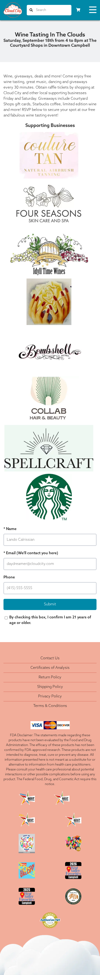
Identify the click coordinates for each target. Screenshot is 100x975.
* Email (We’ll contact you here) (30, 553)
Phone (9, 577)
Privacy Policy (50, 696)
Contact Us (50, 658)
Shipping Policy (50, 687)
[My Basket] (78, 10)
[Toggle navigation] (93, 11)
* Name (10, 529)
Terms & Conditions (50, 706)
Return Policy (50, 677)
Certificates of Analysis (50, 668)
